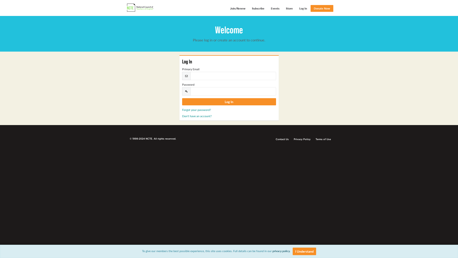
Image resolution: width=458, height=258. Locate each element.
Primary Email (190, 69)
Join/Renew (237, 8)
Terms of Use (323, 139)
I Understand (304, 251)
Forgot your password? (196, 110)
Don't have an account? (197, 116)
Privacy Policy (302, 139)
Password (188, 84)
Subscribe (258, 8)
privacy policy (281, 251)
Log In (303, 8)
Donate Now (322, 8)
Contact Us (282, 139)
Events (275, 8)
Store (289, 8)
